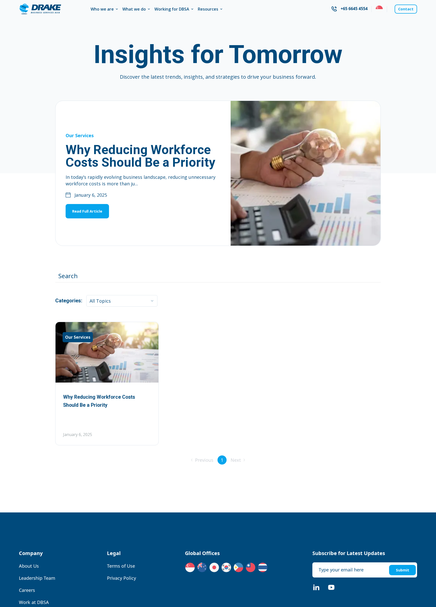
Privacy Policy (119, 578)
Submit (400, 570)
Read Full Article (92, 211)
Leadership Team (37, 578)
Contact (403, 9)
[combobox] (374, 9)
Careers (27, 590)
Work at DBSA (34, 602)
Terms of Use (119, 566)
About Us (29, 566)
